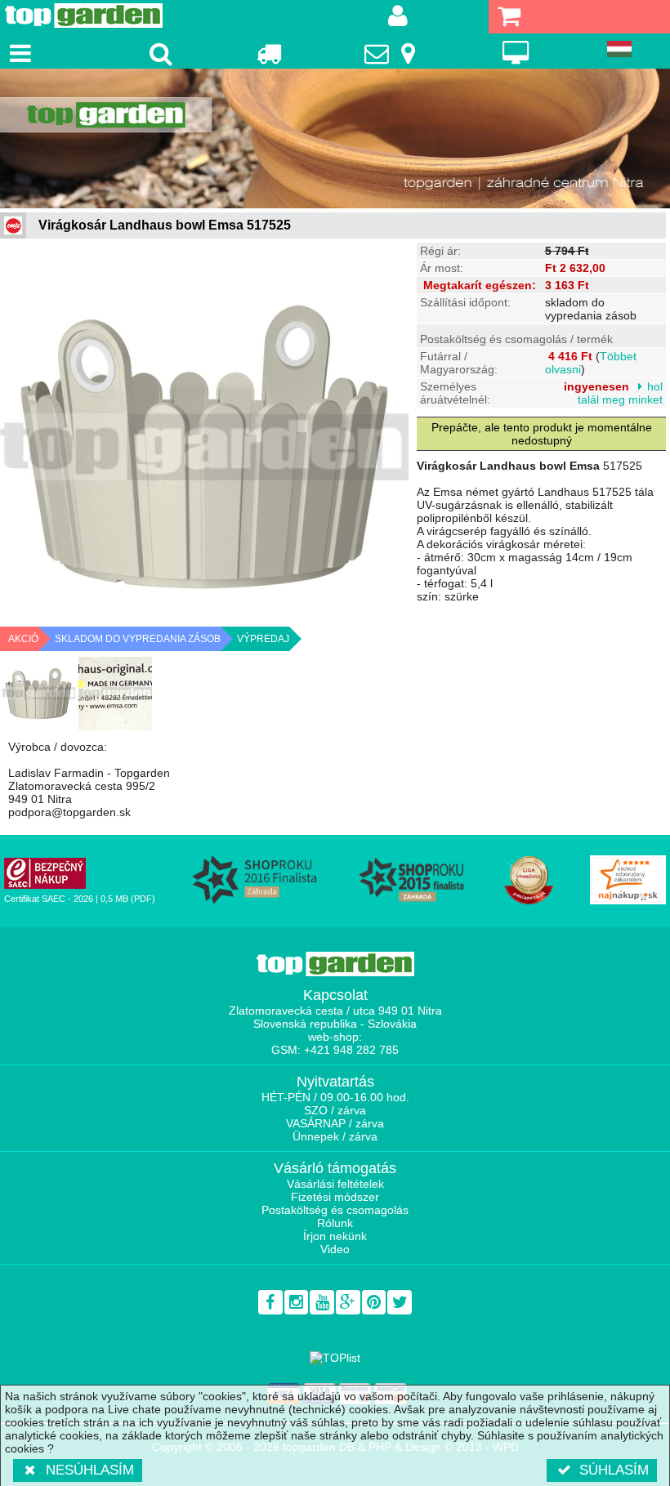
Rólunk (335, 1222)
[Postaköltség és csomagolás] (269, 53)
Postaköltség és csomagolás (335, 1209)
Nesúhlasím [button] (90, 1470)
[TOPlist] (335, 1357)
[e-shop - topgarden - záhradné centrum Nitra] (335, 138)
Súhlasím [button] (614, 1470)
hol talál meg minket (620, 393)
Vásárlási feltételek (335, 1183)
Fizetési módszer (335, 1196)
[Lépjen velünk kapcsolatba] (392, 53)
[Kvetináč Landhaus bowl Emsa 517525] (38, 693)
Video (335, 1249)
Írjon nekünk (335, 1236)
